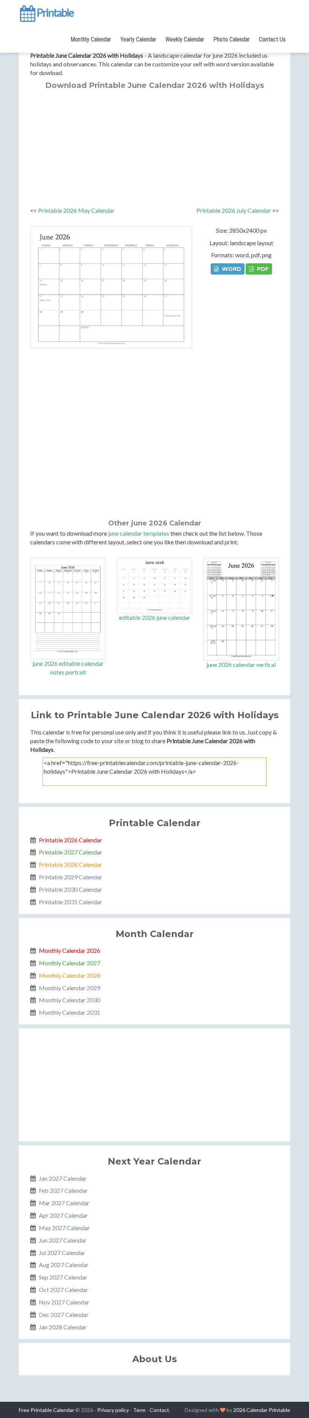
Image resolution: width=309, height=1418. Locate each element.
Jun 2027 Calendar (63, 1240)
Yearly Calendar (138, 39)
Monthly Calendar (90, 39)
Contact (159, 1410)
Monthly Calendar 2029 (69, 987)
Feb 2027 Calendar (63, 1190)
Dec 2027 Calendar (64, 1314)
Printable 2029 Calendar (70, 876)
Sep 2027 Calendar (63, 1277)
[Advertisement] (154, 146)
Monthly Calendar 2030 (69, 999)
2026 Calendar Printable (261, 1410)
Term (139, 1410)
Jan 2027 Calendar (63, 1178)
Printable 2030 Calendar (70, 889)
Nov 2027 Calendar (64, 1302)
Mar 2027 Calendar (64, 1202)
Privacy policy (113, 1410)
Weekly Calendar (184, 39)
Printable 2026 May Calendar (76, 210)
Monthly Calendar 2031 (69, 1012)
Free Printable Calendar (46, 1410)
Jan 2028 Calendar (63, 1326)
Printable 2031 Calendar (70, 901)
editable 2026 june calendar (154, 617)
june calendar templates (138, 533)
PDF (262, 269)
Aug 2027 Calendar (64, 1264)
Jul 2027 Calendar (62, 1252)
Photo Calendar (231, 39)
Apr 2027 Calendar (63, 1215)
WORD (230, 269)
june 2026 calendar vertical (241, 664)
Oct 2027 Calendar (63, 1289)
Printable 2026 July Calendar (233, 210)
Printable (54, 12)
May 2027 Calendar (64, 1227)
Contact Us (272, 39)
